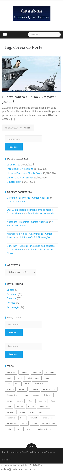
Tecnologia (13, 307)
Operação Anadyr (16, 201)
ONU (32, 412)
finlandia (48, 395)
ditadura (10, 389)
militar (31, 406)
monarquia (43, 406)
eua (26, 395)
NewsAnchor (46, 452)
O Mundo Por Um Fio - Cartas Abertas (28, 197)
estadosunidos (49, 389)
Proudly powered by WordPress (17, 452)
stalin (9, 429)
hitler (30, 401)
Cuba (17, 384)
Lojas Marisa (13, 164)
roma (24, 423)
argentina (37, 372)
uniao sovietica (44, 429)
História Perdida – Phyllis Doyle (24, 173)
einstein (22, 389)
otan (41, 412)
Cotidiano (12, 294)
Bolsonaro (50, 372)
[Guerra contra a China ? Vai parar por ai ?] (31, 73)
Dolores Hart (14, 181)
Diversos (11, 298)
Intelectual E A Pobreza (20, 168)
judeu (9, 406)
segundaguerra (48, 423)
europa (36, 395)
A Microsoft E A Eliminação (35, 237)
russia (34, 423)
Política (27, 127)
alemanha (11, 372)
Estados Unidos (13, 395)
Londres (20, 406)
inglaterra (41, 401)
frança (9, 401)
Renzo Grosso (47, 418)
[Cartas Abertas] (31, 13)
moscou (10, 412)
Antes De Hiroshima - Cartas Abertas (27, 222)
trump (19, 429)
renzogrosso (12, 423)
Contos (10, 289)
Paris (22, 418)
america (23, 372)
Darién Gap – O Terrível (20, 177)
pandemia (11, 418)
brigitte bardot (34, 378)
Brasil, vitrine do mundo (41, 213)
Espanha (34, 389)
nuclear (22, 412)
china (47, 378)
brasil (20, 378)
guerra (20, 401)
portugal (33, 418)
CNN (8, 384)
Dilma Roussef (40, 384)
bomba (10, 378)
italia (53, 401)
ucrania (30, 429)
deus (27, 384)
